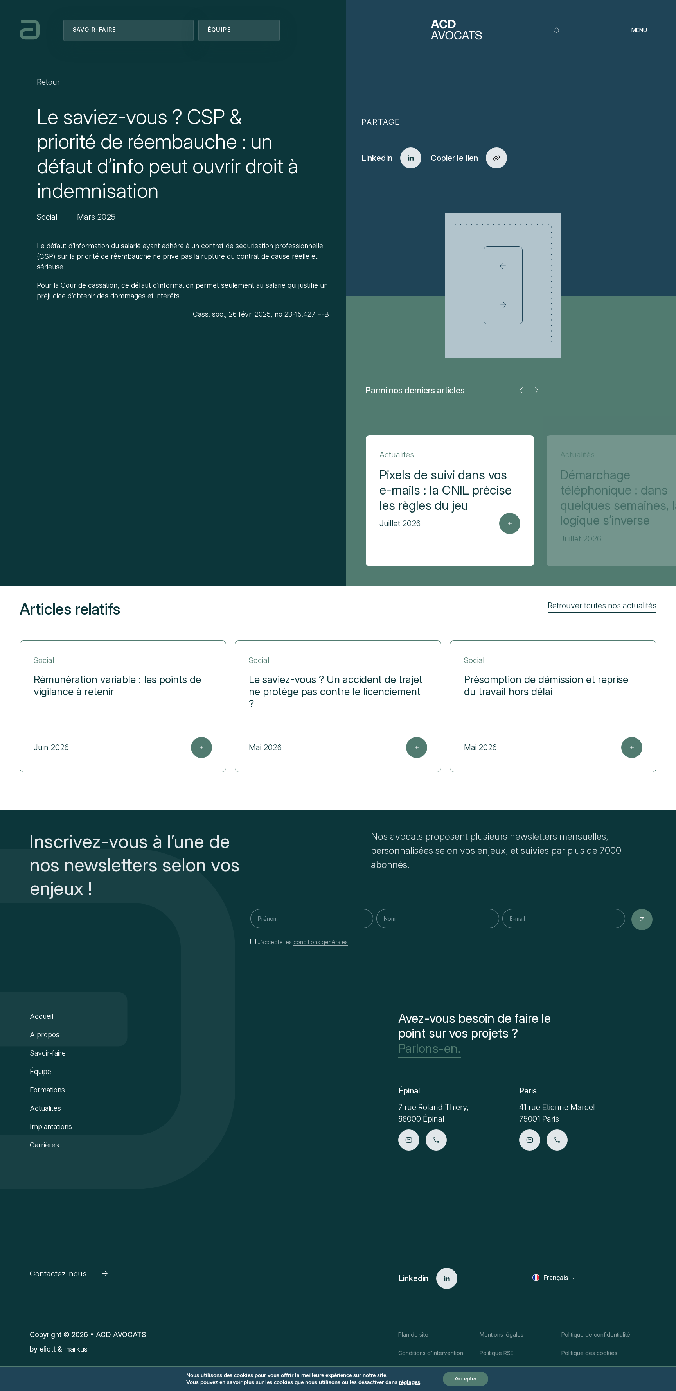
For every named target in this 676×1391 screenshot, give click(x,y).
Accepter (465, 1378)
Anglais (554, 1289)
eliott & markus (64, 1349)
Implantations (51, 1126)
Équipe (40, 1071)
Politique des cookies (589, 1353)
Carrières (44, 1145)
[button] (521, 390)
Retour (48, 82)
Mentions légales (501, 1334)
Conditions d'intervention (430, 1353)
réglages (409, 1382)
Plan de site (413, 1334)
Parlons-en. (429, 1048)
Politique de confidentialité (595, 1334)
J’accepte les (302, 942)
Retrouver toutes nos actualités (602, 605)
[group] (449, 500)
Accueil (41, 1016)
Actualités (45, 1108)
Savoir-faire (48, 1053)
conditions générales (320, 942)
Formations (47, 1090)
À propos (44, 1035)
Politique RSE (497, 1353)
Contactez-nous (58, 1273)
